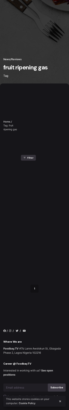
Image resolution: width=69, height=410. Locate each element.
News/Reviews (12, 59)
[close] (26, 115)
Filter (30, 157)
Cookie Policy (27, 403)
